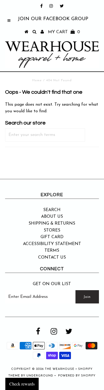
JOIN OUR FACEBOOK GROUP (53, 19)
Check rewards (22, 384)
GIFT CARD (52, 237)
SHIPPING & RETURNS (52, 223)
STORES (52, 230)
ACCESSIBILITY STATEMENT (52, 244)
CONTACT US (52, 257)
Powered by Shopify (76, 375)
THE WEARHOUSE (59, 369)
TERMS (52, 250)
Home (37, 80)
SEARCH (52, 210)
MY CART (64, 32)
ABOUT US (52, 217)
